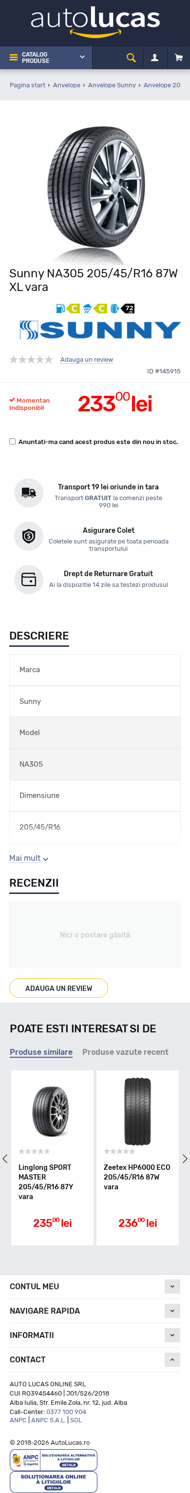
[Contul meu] (154, 58)
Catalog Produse (35, 57)
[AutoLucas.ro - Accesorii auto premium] (95, 21)
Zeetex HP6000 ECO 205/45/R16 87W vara (137, 1177)
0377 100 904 (66, 1411)
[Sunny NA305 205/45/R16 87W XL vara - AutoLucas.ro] (95, 190)
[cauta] (131, 57)
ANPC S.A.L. (48, 1420)
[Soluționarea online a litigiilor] (53, 1481)
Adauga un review (86, 359)
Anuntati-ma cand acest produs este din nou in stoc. (98, 442)
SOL (76, 1420)
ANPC (18, 1420)
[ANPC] (53, 1459)
